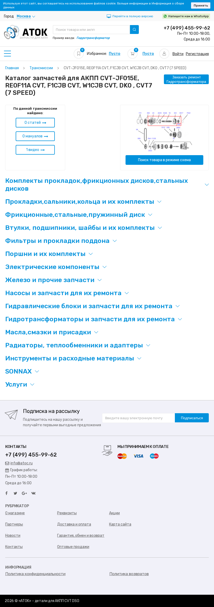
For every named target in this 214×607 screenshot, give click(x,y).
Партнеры (14, 524)
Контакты (14, 547)
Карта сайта (120, 524)
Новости (12, 535)
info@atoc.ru (21, 463)
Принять (201, 5)
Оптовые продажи (73, 547)
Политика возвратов (129, 573)
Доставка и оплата (74, 524)
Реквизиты (67, 513)
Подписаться (192, 418)
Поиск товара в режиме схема (164, 160)
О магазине (15, 513)
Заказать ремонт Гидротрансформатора (186, 79)
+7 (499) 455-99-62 (187, 28)
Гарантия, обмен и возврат (80, 535)
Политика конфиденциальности (35, 573)
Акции (114, 513)
